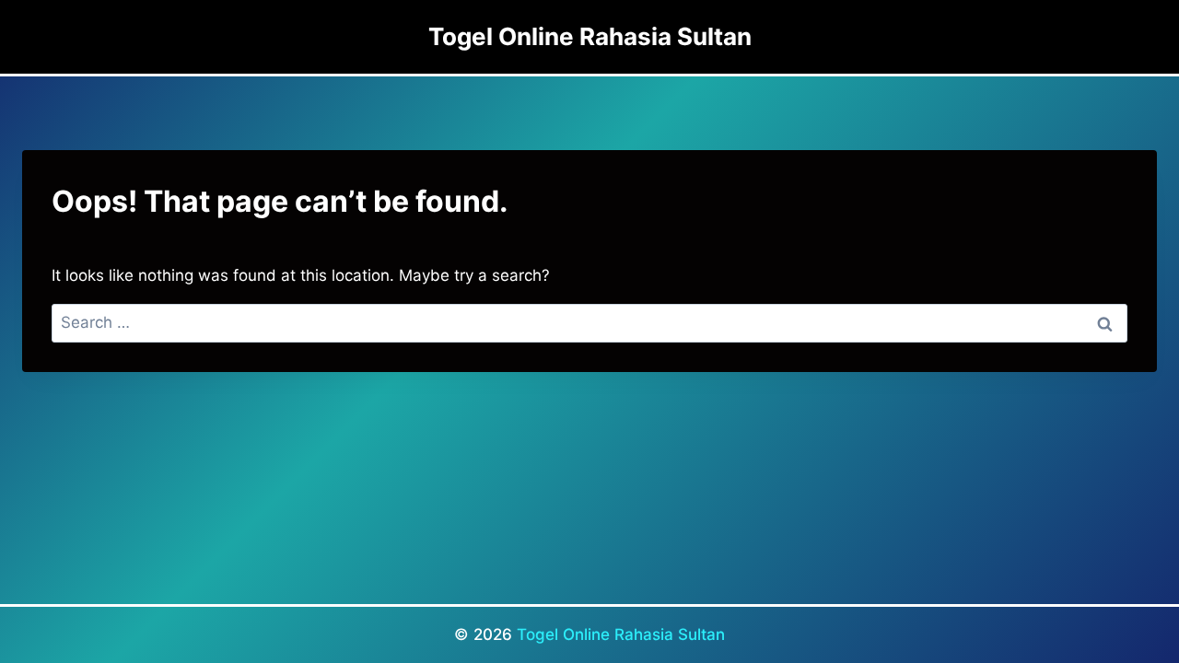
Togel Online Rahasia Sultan (621, 634)
